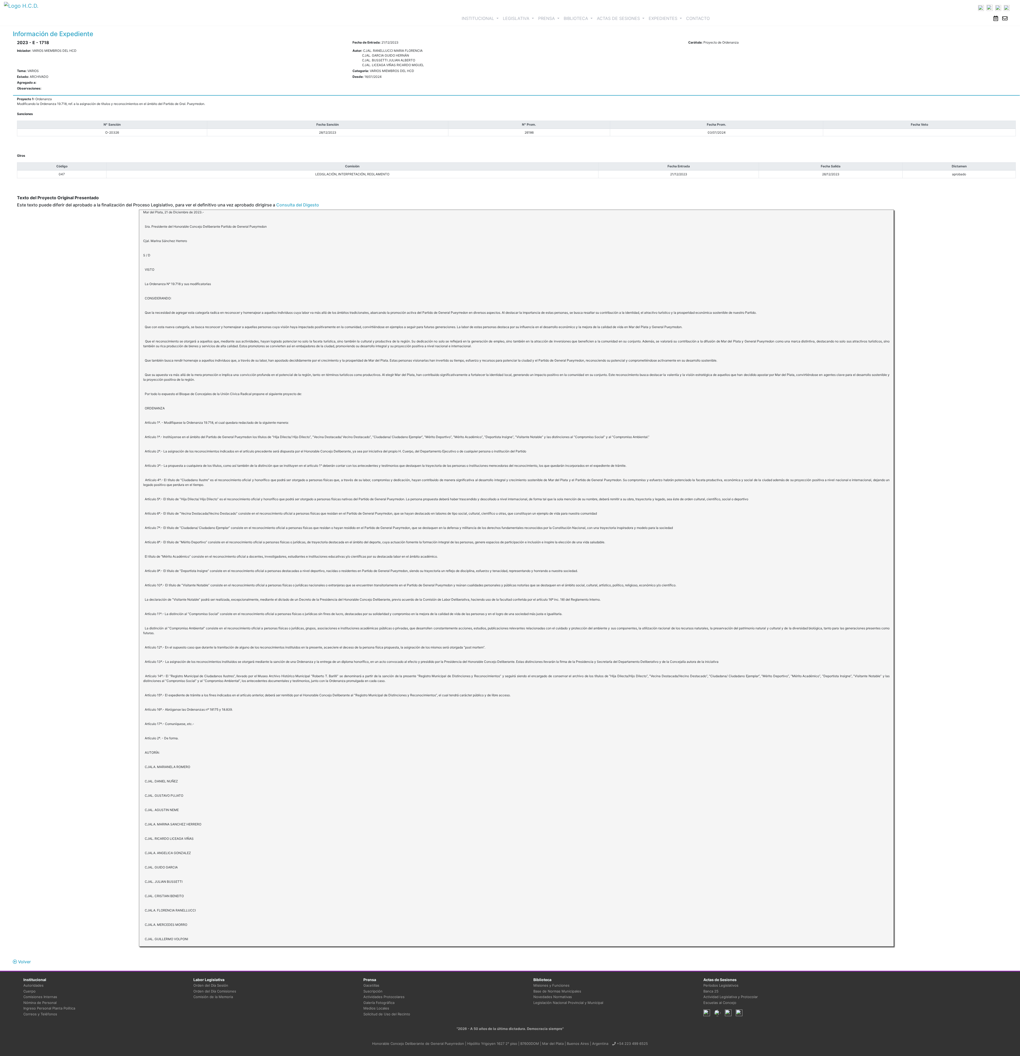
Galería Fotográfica (378, 1002)
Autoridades (33, 985)
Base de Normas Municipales (557, 991)
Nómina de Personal (40, 1002)
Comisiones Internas (40, 997)
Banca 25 (711, 991)
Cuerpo (29, 991)
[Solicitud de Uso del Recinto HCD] (995, 18)
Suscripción (372, 991)
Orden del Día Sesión (210, 985)
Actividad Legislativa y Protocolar (730, 997)
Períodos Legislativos (720, 985)
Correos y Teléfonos (40, 1014)
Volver (24, 961)
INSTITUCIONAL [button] (481, 18)
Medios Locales (376, 1008)
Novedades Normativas (552, 997)
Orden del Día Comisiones (214, 991)
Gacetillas (371, 985)
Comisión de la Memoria (213, 997)
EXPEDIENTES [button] (664, 18)
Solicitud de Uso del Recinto (386, 1014)
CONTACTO (698, 18)
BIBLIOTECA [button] (576, 18)
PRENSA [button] (547, 18)
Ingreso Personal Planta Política (49, 1008)
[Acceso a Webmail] (1005, 18)
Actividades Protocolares (384, 997)
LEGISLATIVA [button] (517, 18)
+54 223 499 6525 (632, 1043)
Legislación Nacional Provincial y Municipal (568, 1002)
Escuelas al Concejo (719, 1002)
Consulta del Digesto (297, 204)
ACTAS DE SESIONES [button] (619, 18)
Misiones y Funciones (551, 985)
